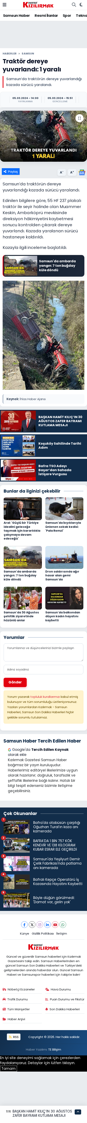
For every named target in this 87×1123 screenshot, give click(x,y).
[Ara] (74, 4)
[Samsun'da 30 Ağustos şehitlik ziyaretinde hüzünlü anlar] (23, 597)
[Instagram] (39, 924)
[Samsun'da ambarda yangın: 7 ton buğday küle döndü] (23, 557)
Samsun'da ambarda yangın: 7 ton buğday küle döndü (20, 575)
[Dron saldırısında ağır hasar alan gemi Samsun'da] (64, 557)
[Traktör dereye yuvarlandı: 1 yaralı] (43, 136)
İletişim (61, 933)
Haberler (10, 53)
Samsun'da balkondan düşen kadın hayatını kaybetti (62, 616)
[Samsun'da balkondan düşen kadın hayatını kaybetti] (64, 597)
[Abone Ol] (82, 172)
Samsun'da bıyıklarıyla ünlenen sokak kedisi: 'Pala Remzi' (63, 527)
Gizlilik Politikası (43, 933)
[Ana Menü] (4, 4)
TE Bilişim (54, 1049)
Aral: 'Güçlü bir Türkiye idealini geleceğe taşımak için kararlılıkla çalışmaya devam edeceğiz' (22, 531)
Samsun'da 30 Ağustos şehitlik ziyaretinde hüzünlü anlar (21, 616)
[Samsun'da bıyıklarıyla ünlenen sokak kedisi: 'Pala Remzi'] (64, 508)
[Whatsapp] (62, 924)
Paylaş (13, 171)
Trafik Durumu (17, 999)
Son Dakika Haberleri (65, 1009)
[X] (32, 924)
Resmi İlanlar (46, 15)
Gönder (15, 682)
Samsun (28, 53)
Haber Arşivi (16, 1019)
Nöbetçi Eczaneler (21, 989)
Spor (67, 15)
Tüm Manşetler (18, 1009)
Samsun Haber (16, 15)
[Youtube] (55, 924)
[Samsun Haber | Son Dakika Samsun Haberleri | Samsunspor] (38, 4)
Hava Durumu (61, 989)
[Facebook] (24, 924)
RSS (15, 1037)
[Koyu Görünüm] (81, 4)
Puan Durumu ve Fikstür (67, 999)
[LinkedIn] (47, 924)
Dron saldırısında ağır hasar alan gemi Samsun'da (62, 575)
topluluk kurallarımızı (45, 697)
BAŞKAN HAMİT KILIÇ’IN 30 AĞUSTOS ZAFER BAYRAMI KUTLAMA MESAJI (42, 1113)
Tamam (8, 1068)
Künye (24, 933)
